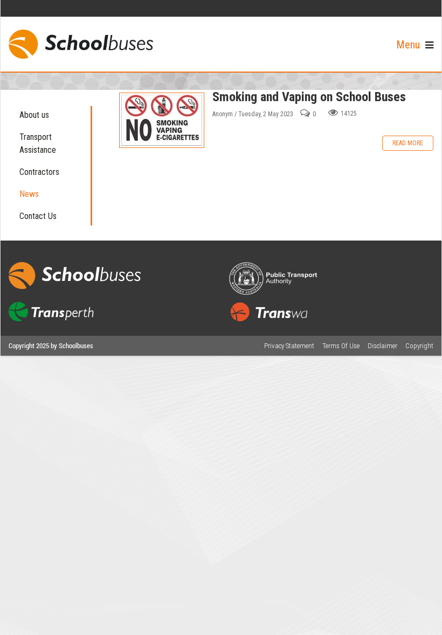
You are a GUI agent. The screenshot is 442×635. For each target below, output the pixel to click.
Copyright (419, 345)
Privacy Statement (289, 345)
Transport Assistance (37, 143)
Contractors (39, 172)
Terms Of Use (341, 345)
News (29, 194)
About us (34, 115)
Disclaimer (382, 345)
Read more (407, 143)
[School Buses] (81, 44)
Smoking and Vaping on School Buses (162, 120)
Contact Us (38, 216)
